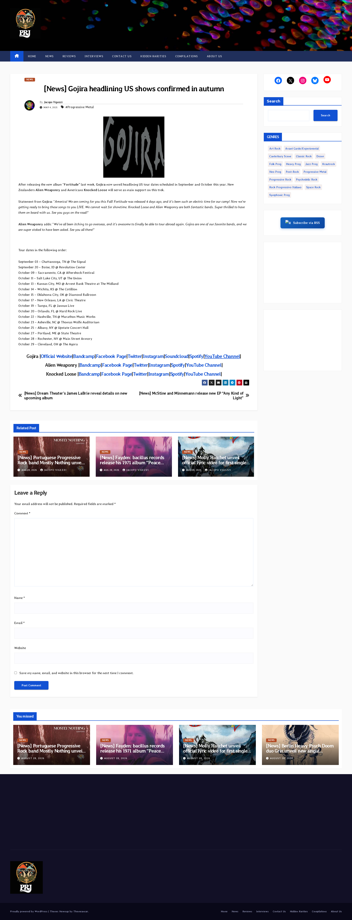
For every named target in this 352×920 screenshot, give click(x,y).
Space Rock (313, 187)
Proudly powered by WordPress (29, 911)
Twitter (141, 365)
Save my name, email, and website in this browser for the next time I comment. (76, 673)
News (49, 56)
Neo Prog (275, 171)
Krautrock (328, 164)
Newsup (64, 911)
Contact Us (121, 56)
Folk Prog (275, 164)
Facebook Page (117, 365)
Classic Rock (304, 156)
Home (32, 56)
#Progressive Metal (79, 107)
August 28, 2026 (32, 758)
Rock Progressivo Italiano (285, 187)
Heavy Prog (293, 164)
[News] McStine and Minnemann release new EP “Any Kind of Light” (191, 395)
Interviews (94, 56)
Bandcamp (90, 365)
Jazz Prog (311, 164)
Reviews (69, 56)
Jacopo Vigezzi (53, 102)
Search (273, 101)
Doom (320, 156)
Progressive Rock (280, 179)
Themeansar (80, 911)
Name (19, 598)
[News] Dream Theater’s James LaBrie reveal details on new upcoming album (75, 395)
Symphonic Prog (279, 195)
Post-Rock (292, 171)
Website (20, 648)
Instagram (159, 365)
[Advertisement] (303, 272)
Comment (22, 513)
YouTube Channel (203, 365)
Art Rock (274, 148)
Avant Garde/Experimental (302, 148)
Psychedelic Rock (306, 179)
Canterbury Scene (280, 156)
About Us (214, 56)
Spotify (178, 365)
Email (19, 623)
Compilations (186, 56)
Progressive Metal (315, 171)
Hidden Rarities (153, 56)
